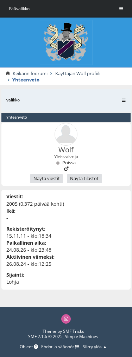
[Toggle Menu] (121, 9)
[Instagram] (66, 319)
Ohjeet (27, 347)
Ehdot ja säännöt (58, 347)
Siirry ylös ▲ (95, 347)
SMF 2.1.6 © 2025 (45, 336)
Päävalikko (19, 9)
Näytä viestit (46, 178)
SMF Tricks (73, 331)
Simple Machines (81, 336)
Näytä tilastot (84, 178)
